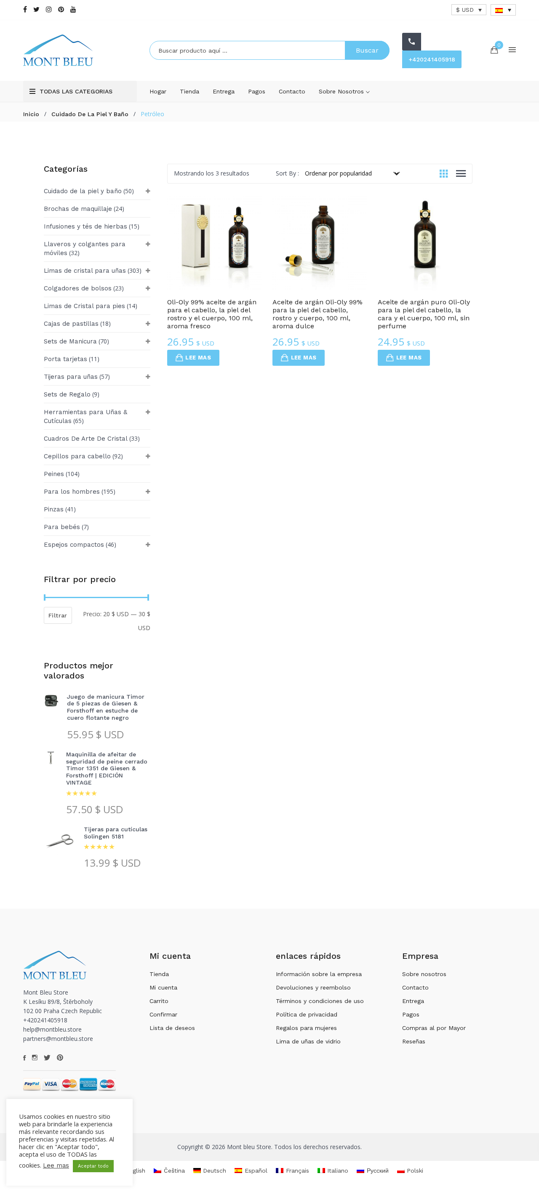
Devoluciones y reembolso (313, 987)
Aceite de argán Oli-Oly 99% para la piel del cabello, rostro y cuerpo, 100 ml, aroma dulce (317, 314)
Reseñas (413, 1041)
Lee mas (198, 357)
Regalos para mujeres (306, 1027)
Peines (54, 474)
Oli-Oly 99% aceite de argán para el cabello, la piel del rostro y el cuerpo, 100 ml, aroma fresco (211, 314)
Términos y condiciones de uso (320, 1001)
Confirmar (163, 1014)
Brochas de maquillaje (78, 209)
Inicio (31, 114)
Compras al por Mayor (434, 1027)
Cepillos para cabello (77, 456)
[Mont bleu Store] (80, 50)
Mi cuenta (163, 987)
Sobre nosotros (342, 91)
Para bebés (62, 527)
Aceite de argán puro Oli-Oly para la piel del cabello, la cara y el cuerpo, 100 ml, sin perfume (424, 314)
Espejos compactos (74, 544)
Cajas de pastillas (71, 323)
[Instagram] (49, 9)
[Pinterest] (61, 9)
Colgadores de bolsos (78, 288)
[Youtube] (73, 9)
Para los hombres (72, 491)
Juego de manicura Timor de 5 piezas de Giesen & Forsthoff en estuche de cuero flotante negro (105, 707)
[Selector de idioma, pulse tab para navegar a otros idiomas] (503, 10)
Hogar (157, 91)
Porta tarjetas (65, 359)
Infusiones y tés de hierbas (85, 226)
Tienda (189, 91)
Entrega (224, 91)
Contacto (292, 91)
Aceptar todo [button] (93, 1166)
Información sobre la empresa (319, 974)
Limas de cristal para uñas (85, 270)
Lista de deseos (172, 1027)
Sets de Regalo (67, 394)
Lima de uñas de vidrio (308, 1041)
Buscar (367, 50)
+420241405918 (431, 59)
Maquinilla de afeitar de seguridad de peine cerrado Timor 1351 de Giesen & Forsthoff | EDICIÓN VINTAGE (106, 768)
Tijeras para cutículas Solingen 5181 (115, 833)
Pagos (256, 91)
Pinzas (54, 509)
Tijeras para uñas (71, 376)
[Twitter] (36, 9)
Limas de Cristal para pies (84, 306)
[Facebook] (25, 9)
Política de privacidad (306, 1014)
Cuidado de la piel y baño (89, 114)
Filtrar (57, 615)
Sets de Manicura (70, 341)
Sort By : (287, 173)
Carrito (158, 1001)
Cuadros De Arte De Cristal (86, 438)
